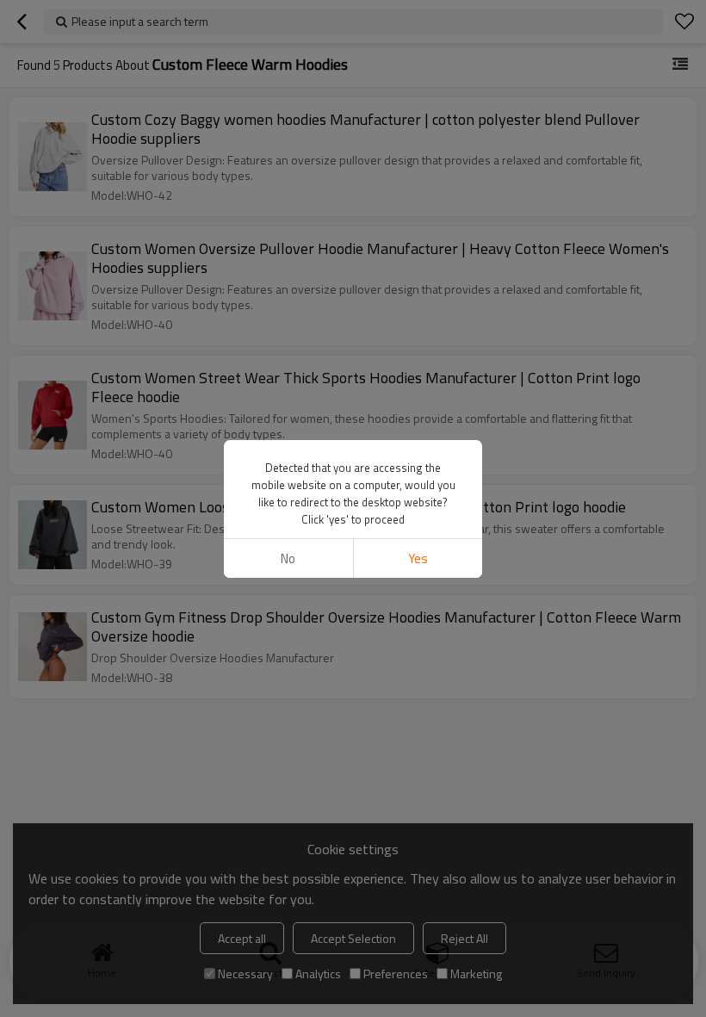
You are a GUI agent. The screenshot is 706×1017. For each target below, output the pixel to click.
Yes (418, 558)
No (288, 558)
